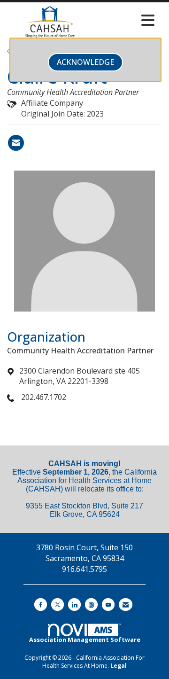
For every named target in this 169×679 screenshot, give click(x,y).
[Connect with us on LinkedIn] (74, 604)
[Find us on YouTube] (108, 604)
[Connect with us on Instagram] (91, 604)
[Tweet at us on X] (57, 604)
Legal (118, 666)
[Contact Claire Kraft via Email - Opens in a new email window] (16, 143)
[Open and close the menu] (126, 20)
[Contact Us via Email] (125, 604)
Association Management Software (84, 639)
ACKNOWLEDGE (85, 62)
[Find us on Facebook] (40, 604)
